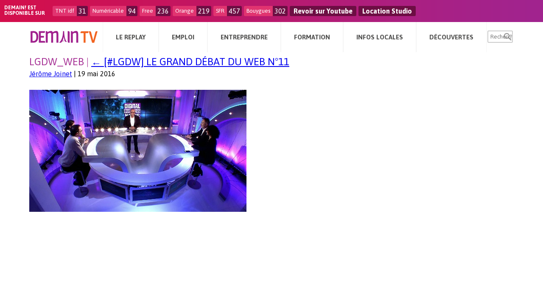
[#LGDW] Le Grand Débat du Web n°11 (190, 61)
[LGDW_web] (137, 209)
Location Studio (387, 11)
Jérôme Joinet (50, 74)
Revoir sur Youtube (323, 11)
